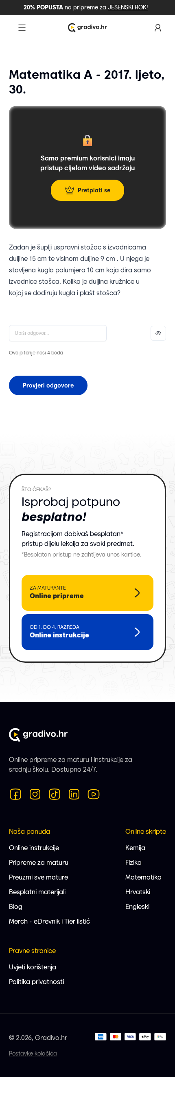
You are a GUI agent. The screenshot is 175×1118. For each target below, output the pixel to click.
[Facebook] (15, 794)
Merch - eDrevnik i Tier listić (49, 921)
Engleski (137, 906)
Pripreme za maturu (38, 862)
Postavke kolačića (33, 1053)
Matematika (143, 877)
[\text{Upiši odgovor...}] (58, 333)
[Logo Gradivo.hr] (87, 28)
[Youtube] (93, 794)
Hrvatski (137, 892)
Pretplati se (94, 190)
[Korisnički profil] (158, 28)
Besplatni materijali (37, 892)
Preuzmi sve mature (38, 877)
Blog (15, 906)
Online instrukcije (34, 848)
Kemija (135, 848)
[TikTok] (54, 794)
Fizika (133, 862)
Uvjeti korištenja (32, 967)
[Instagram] (35, 794)
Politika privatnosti (36, 982)
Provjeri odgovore (48, 385)
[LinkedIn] (74, 794)
